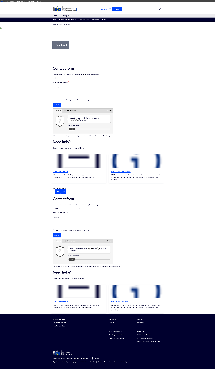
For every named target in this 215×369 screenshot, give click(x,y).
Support (61, 24)
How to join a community (116, 338)
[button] (110, 9)
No (64, 191)
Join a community (84, 19)
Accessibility (123, 362)
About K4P (95, 19)
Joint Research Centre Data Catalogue (148, 341)
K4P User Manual (60, 171)
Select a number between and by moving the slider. (89, 249)
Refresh (109, 110)
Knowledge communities (116, 335)
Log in (105, 9)
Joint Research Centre (143, 335)
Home (54, 19)
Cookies (92, 362)
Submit (56, 105)
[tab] (57, 111)
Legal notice (113, 362)
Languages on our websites (79, 362)
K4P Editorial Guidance (121, 171)
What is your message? (60, 82)
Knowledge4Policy (59, 319)
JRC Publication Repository (145, 338)
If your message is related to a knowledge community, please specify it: (76, 74)
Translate (117, 9)
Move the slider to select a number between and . (85, 119)
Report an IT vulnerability (60, 362)
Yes (57, 191)
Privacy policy (102, 362)
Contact (111, 322)
